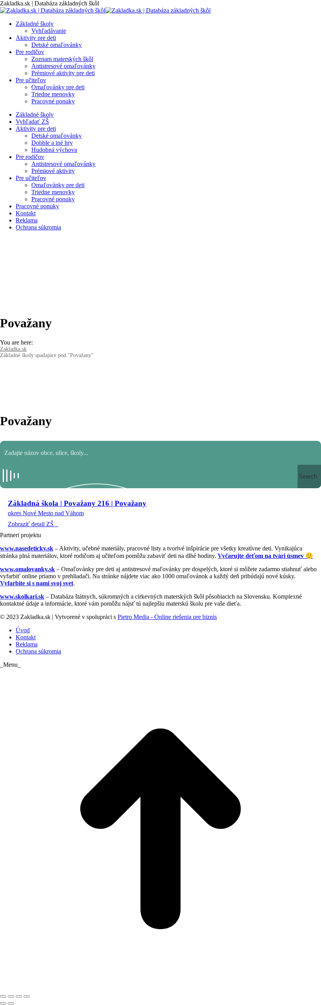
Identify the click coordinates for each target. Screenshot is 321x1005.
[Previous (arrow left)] (3, 1003)
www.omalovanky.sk (27, 569)
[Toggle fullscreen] (19, 996)
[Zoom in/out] (26, 996)
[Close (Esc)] (3, 996)
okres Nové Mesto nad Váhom (46, 513)
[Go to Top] (160, 987)
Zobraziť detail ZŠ (31, 524)
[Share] (11, 996)
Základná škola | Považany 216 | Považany (77, 503)
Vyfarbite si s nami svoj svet (36, 583)
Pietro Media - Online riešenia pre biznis (167, 616)
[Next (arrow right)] (11, 1003)
